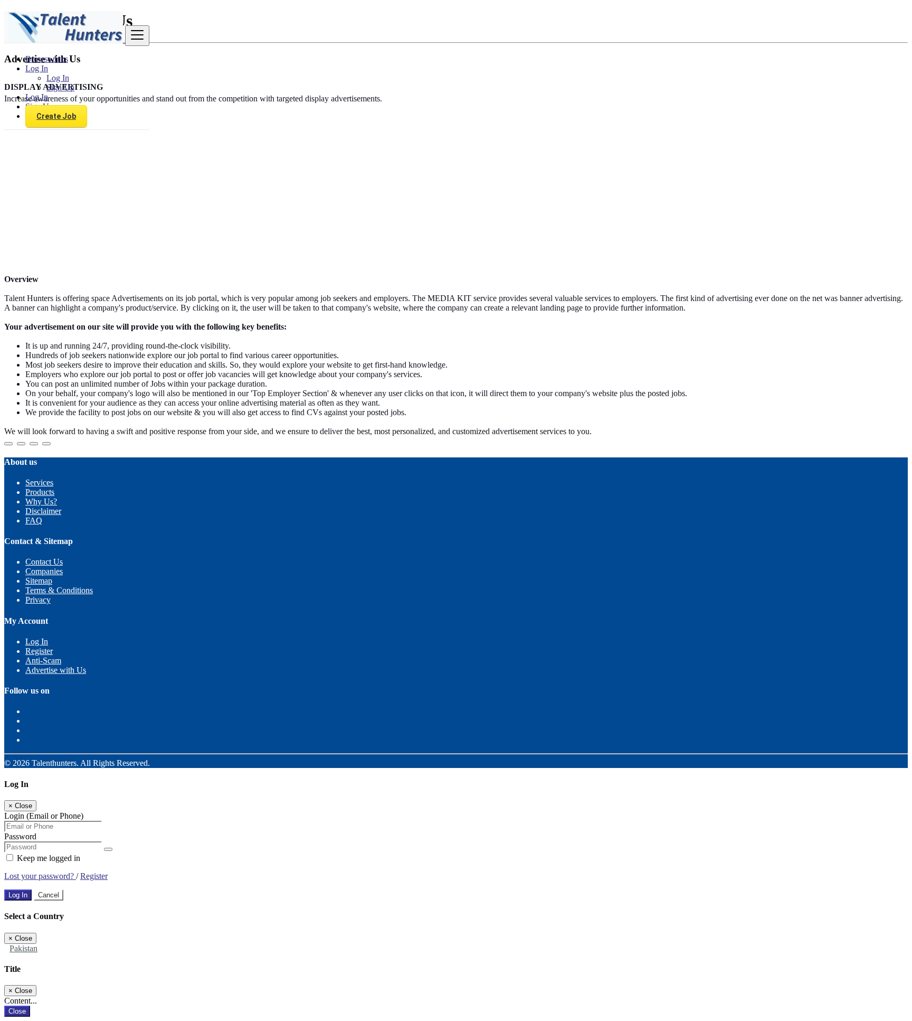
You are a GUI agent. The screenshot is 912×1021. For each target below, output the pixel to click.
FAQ (33, 520)
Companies (44, 571)
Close (17, 1011)
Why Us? (41, 501)
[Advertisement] (456, 192)
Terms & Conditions (59, 590)
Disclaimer (43, 511)
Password (20, 836)
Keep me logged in (47, 858)
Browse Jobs (46, 58)
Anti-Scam (43, 660)
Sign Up (60, 87)
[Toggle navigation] (137, 35)
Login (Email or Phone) (43, 815)
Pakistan (23, 948)
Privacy (38, 599)
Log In (57, 77)
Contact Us (44, 561)
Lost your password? (40, 876)
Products (39, 492)
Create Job (56, 116)
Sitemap (38, 580)
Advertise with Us (55, 670)
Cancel (48, 895)
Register (39, 651)
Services (39, 482)
